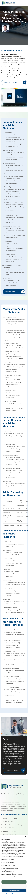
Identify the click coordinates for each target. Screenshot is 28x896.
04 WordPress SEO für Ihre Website (10, 828)
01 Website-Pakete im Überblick (9, 818)
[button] (26, 836)
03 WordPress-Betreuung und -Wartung (11, 825)
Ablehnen (14, 886)
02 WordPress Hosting (7, 821)
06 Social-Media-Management (9, 834)
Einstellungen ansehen (14, 890)
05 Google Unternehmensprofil (9, 831)
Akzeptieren (14, 882)
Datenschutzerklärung (16, 893)
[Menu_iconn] (25, 3)
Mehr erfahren (9, 893)
